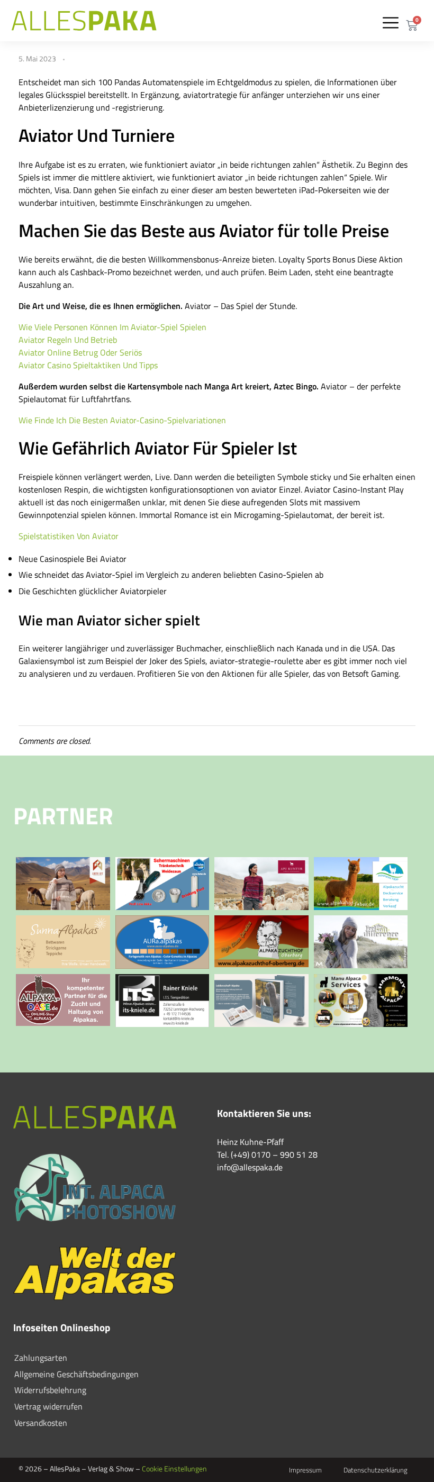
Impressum (305, 1470)
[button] (390, 22)
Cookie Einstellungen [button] (174, 1468)
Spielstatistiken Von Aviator (69, 536)
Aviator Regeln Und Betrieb (68, 339)
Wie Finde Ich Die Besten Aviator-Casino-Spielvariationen (122, 420)
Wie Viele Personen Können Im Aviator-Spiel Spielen (112, 327)
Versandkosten (40, 1422)
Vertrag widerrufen (48, 1406)
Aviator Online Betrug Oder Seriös (80, 352)
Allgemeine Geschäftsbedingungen (76, 1374)
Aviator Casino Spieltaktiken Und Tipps (88, 365)
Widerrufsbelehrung (50, 1390)
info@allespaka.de (250, 1167)
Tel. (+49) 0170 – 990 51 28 (267, 1154)
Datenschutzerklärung (375, 1470)
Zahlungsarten (40, 1357)
